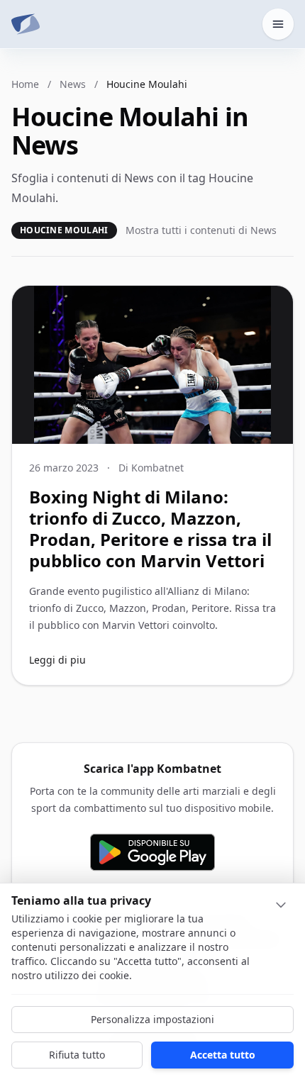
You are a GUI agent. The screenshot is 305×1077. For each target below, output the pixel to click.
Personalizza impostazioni (152, 1019)
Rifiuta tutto (77, 1054)
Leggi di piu (57, 659)
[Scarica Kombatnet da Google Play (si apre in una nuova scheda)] (152, 852)
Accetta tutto (222, 1054)
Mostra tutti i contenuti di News (201, 230)
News (73, 84)
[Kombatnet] (25, 24)
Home (25, 84)
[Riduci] (281, 904)
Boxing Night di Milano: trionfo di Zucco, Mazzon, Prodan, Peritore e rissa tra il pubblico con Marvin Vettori (150, 528)
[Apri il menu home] (278, 24)
